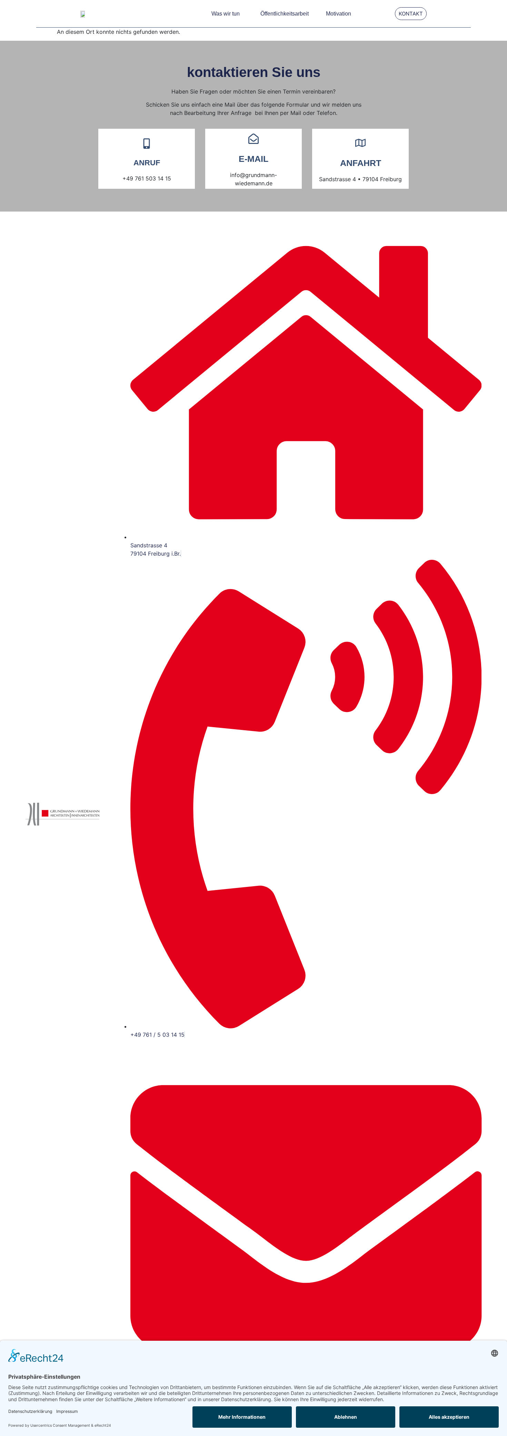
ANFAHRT (360, 163)
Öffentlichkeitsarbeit (284, 14)
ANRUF (146, 162)
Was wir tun (225, 14)
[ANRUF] (146, 143)
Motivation (338, 14)
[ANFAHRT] (360, 143)
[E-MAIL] (253, 139)
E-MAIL (253, 159)
